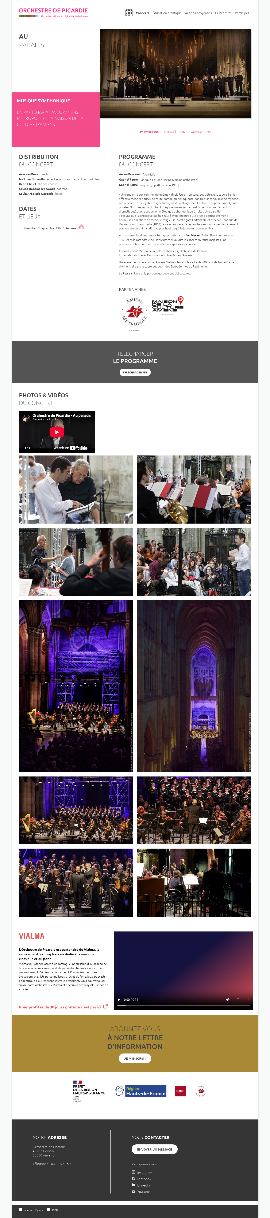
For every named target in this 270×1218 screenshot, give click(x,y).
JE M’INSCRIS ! (135, 1058)
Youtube (143, 1191)
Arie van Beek (28, 174)
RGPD (54, 1210)
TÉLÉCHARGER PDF (135, 372)
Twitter (182, 131)
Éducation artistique (167, 13)
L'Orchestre (223, 13)
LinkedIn (143, 1185)
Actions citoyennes (198, 13)
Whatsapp (196, 131)
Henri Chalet (27, 184)
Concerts (142, 13)
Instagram (144, 1172)
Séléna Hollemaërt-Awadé (37, 189)
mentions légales (33, 1210)
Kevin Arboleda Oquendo (36, 193)
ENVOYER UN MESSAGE (154, 1149)
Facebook (168, 131)
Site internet (134, 330)
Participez (242, 13)
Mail (209, 131)
